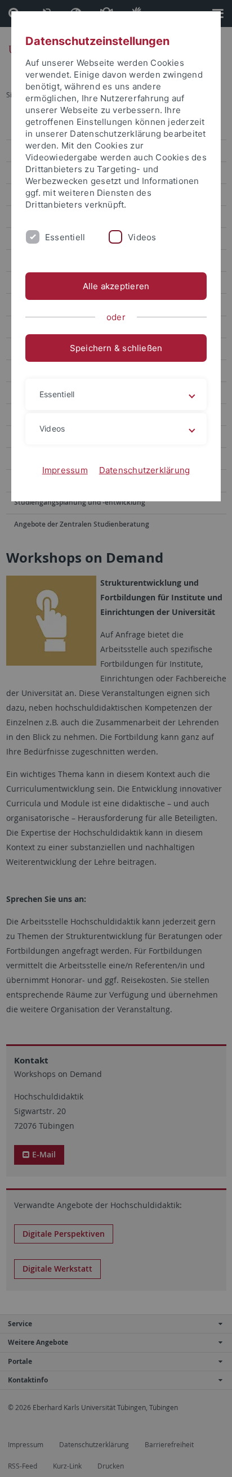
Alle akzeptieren (116, 286)
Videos (142, 237)
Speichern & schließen (116, 348)
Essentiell (65, 237)
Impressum (65, 470)
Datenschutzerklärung (144, 470)
